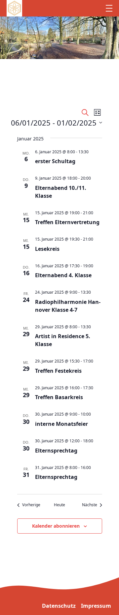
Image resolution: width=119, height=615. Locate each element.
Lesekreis (47, 248)
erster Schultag (55, 161)
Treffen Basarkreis (59, 397)
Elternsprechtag (56, 450)
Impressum (96, 605)
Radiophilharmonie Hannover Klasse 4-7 (67, 305)
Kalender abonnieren (56, 526)
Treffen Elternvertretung (67, 222)
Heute (59, 505)
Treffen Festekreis (58, 370)
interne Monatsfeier (61, 423)
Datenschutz (59, 605)
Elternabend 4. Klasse (63, 275)
